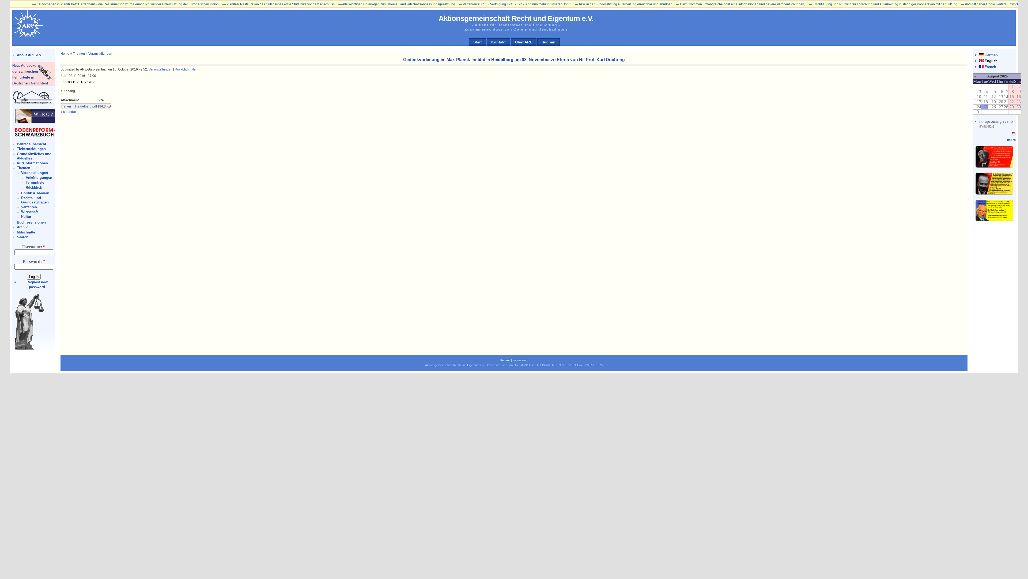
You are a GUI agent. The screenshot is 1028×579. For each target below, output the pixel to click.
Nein (194, 69)
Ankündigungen (39, 178)
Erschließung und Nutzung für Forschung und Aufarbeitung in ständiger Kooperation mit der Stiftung (856, 4)
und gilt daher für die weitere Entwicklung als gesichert (975, 4)
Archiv (22, 227)
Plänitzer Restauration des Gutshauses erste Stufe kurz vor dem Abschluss (251, 4)
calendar (69, 112)
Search (22, 237)
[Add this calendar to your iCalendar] (1013, 135)
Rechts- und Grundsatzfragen (35, 200)
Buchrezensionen (31, 222)
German (991, 55)
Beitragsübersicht (31, 144)
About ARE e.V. (29, 55)
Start (477, 42)
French (990, 67)
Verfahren (29, 207)
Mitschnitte (26, 232)
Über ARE (523, 42)
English (991, 61)
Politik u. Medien (35, 193)
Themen (23, 168)
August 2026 (997, 76)
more (1011, 140)
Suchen (548, 42)
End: (64, 82)
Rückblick (34, 187)
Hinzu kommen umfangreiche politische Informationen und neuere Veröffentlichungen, (713, 4)
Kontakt (498, 42)
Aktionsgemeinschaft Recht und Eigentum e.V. (516, 18)
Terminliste (35, 182)
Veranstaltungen (34, 173)
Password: (34, 261)
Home (65, 53)
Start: (65, 76)
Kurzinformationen (32, 163)
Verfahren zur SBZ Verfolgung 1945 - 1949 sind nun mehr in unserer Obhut (488, 4)
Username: (33, 246)
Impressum (520, 360)
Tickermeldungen (31, 149)
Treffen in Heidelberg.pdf (79, 106)
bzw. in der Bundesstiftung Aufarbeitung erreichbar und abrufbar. (596, 4)
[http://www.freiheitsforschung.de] (32, 103)
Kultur (26, 217)
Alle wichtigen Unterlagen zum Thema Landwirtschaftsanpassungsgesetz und (369, 4)
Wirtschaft (29, 212)
